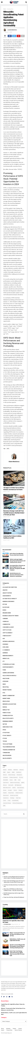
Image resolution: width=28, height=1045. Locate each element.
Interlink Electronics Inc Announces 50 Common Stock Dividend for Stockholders (16, 575)
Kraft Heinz (6, 782)
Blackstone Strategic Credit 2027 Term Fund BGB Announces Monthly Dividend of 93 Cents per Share (13, 512)
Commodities (6, 624)
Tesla (4, 800)
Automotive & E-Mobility (10, 598)
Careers (14, 1028)
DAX (4, 638)
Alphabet (16, 769)
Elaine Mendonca (12, 29)
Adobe (4, 769)
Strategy (12, 797)
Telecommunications (9, 746)
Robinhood (5, 795)
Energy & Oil (6, 658)
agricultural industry (9, 47)
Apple (8, 772)
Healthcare (6, 678)
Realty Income (19, 792)
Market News (6, 698)
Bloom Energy (12, 774)
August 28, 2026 (15, 924)
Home (4, 9)
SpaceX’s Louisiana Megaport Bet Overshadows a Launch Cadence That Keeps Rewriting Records (17, 946)
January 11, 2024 (8, 32)
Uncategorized (7, 755)
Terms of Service (18, 1030)
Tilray (9, 800)
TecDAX (5, 741)
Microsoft (11, 785)
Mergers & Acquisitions (9, 704)
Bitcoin (5, 604)
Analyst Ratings (7, 593)
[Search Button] (23, 813)
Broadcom (19, 774)
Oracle (15, 790)
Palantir (20, 790)
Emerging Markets (8, 655)
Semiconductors (7, 727)
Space (4, 729)
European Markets (8, 667)
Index (4, 684)
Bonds (4, 610)
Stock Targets (7, 735)
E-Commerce (6, 650)
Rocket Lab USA (14, 795)
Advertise (8, 1028)
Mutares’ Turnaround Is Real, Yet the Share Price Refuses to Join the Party (17, 934)
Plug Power (11, 792)
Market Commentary (9, 695)
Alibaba (10, 769)
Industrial (6, 687)
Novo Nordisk (20, 787)
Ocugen (10, 790)
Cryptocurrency (7, 632)
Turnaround (6, 752)
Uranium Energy (7, 803)
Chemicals (6, 621)
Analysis (5, 590)
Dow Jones (6, 647)
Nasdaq (5, 707)
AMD (4, 772)
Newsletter (6, 709)
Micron (5, 785)
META (23, 782)
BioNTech (19, 772)
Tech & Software (7, 744)
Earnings (5, 652)
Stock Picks (6, 732)
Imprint (2, 1030)
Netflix (14, 787)
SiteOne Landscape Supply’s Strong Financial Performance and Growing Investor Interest (17, 561)
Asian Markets (7, 595)
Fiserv (11, 779)
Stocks (5, 738)
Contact (20, 1028)
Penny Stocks (7, 712)
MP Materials (18, 785)
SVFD (8, 448)
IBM (15, 779)
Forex (4, 670)
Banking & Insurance (8, 601)
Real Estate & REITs (8, 718)
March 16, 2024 (7, 491)
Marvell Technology (15, 782)
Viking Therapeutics (17, 803)
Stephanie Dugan (7, 924)
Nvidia (4, 790)
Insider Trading (7, 689)
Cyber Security (7, 635)
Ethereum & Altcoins (9, 664)
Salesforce (5, 797)
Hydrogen (5, 681)
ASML (13, 772)
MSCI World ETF (7, 787)
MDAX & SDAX (6, 701)
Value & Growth (7, 758)
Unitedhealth (15, 800)
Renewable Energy (8, 721)
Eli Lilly (21, 777)
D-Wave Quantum (13, 777)
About (2, 1028)
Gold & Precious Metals (9, 675)
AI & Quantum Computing (10, 587)
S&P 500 (5, 724)
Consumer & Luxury (8, 627)
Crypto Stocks (7, 630)
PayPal (4, 792)
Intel (19, 779)
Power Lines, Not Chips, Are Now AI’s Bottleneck (14, 897)
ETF (4, 661)
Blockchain (6, 607)
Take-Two (18, 797)
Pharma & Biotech (8, 715)
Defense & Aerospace (8, 641)
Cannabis (5, 618)
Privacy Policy (9, 1030)
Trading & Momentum (9, 749)
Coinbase (5, 777)
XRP (4, 805)
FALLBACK (5, 779)
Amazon (21, 769)
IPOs (4, 692)
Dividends (5, 644)
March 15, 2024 (7, 516)
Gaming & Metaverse (8, 672)
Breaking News (10, 9)
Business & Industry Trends (11, 615)
